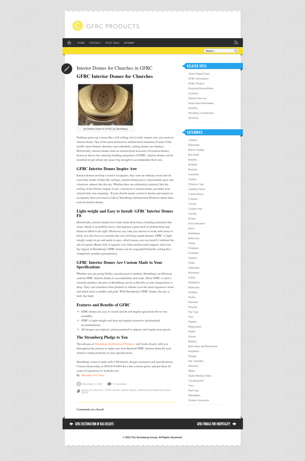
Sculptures (193, 351)
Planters (192, 321)
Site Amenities (196, 361)
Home (81, 43)
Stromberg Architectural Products (115, 344)
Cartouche (193, 174)
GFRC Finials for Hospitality (213, 424)
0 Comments (120, 384)
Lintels (191, 277)
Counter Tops (195, 208)
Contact (95, 43)
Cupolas (192, 213)
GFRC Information (198, 78)
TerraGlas (193, 117)
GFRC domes (112, 390)
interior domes (129, 390)
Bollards (192, 164)
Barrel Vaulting (196, 149)
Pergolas (192, 307)
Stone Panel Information (201, 103)
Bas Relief (193, 154)
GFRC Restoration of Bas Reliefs (94, 424)
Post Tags (112, 43)
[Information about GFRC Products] (105, 30)
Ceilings (192, 179)
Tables (191, 370)
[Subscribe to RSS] (236, 42)
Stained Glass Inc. (197, 98)
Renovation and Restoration (202, 346)
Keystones (193, 272)
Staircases (193, 365)
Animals (192, 140)
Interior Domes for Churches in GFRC (114, 68)
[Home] (69, 44)
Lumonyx (193, 93)
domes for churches (92, 390)
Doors (191, 228)
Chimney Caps (196, 184)
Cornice (192, 203)
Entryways (194, 238)
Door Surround (196, 223)
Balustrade (193, 144)
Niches (192, 297)
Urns (191, 385)
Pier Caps (193, 311)
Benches (192, 159)
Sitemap (129, 43)
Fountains (193, 252)
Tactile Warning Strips (199, 375)
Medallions (194, 282)
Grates (191, 262)
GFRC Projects (196, 83)
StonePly (193, 108)
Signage (192, 356)
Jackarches (194, 267)
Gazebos (192, 257)
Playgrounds (194, 326)
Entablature (194, 233)
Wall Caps (193, 390)
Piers (191, 316)
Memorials (194, 287)
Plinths (192, 331)
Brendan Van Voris (93, 375)
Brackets (192, 169)
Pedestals (193, 302)
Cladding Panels (196, 189)
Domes (192, 218)
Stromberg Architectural (201, 113)
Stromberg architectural (150, 390)
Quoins (192, 336)
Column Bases (196, 194)
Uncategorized (195, 380)
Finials (191, 243)
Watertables (194, 395)
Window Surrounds (198, 400)
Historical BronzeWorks (201, 88)
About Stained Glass (199, 73)
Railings (192, 341)
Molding (192, 292)
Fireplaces (193, 248)
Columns (193, 198)
